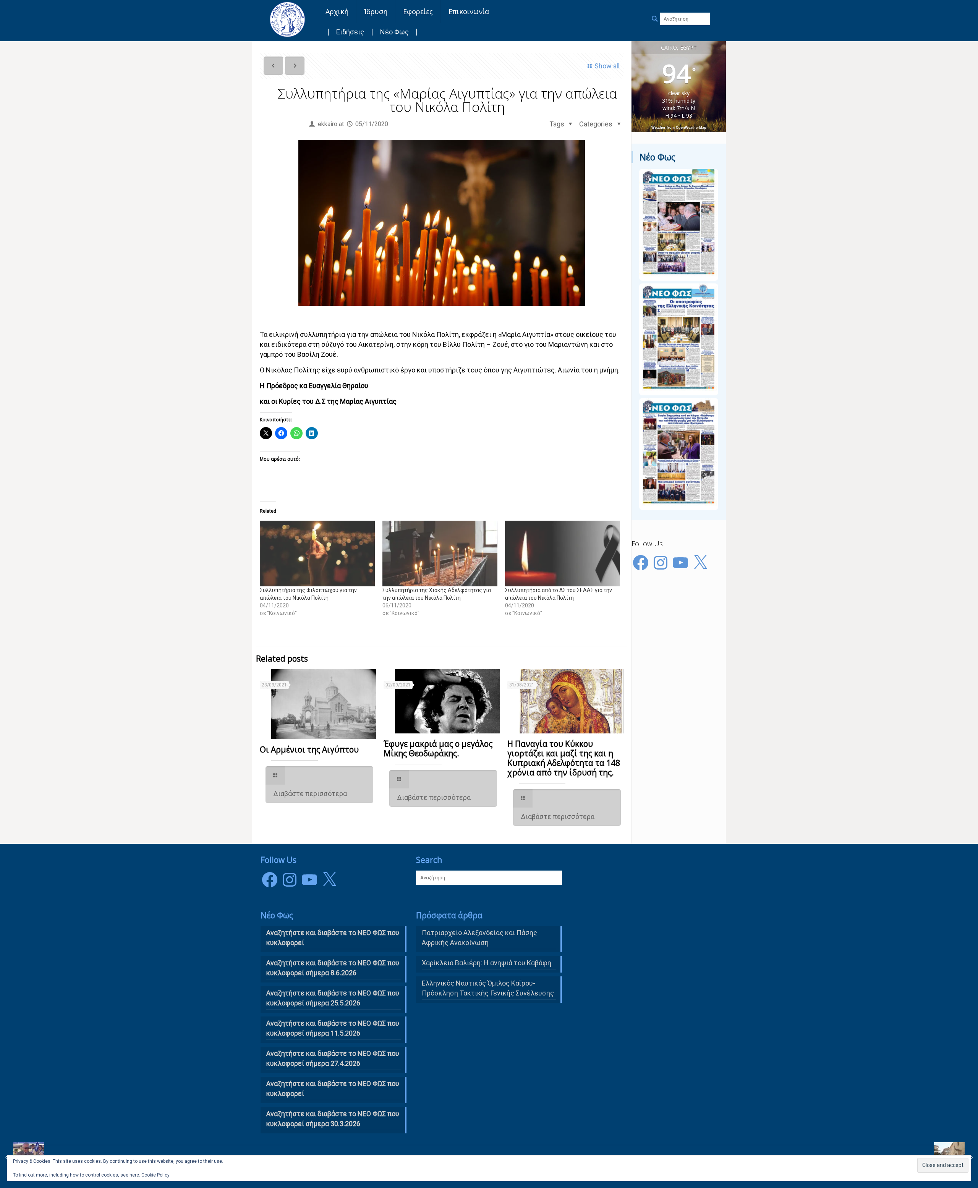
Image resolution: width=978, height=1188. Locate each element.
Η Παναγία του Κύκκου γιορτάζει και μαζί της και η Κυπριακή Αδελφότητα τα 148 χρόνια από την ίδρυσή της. (563, 758)
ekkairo (327, 124)
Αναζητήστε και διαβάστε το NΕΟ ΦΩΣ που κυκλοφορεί (332, 938)
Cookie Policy (155, 1175)
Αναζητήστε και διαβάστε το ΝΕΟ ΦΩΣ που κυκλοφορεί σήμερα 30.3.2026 (332, 1119)
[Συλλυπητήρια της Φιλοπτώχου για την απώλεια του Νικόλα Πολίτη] (317, 553)
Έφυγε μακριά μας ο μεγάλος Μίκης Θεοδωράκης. (438, 748)
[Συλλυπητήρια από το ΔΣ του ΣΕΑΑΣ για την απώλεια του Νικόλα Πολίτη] (562, 553)
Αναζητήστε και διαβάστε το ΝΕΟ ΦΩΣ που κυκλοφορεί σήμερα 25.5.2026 (332, 998)
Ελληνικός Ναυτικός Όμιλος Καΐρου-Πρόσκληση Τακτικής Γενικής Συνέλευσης (488, 988)
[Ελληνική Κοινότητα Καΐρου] (287, 19)
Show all (607, 66)
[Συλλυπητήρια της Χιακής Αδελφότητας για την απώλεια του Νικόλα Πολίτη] (439, 553)
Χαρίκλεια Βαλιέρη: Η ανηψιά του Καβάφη (486, 963)
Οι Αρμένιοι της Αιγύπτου (309, 749)
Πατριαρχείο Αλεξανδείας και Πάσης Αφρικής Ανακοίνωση (479, 938)
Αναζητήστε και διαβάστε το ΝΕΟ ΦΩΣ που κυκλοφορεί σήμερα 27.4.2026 (332, 1058)
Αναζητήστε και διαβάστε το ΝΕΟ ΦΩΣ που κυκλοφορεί (332, 1088)
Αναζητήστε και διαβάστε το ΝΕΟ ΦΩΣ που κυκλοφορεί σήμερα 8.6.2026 (332, 968)
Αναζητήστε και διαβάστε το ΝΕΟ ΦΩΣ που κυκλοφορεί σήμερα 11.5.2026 (332, 1028)
